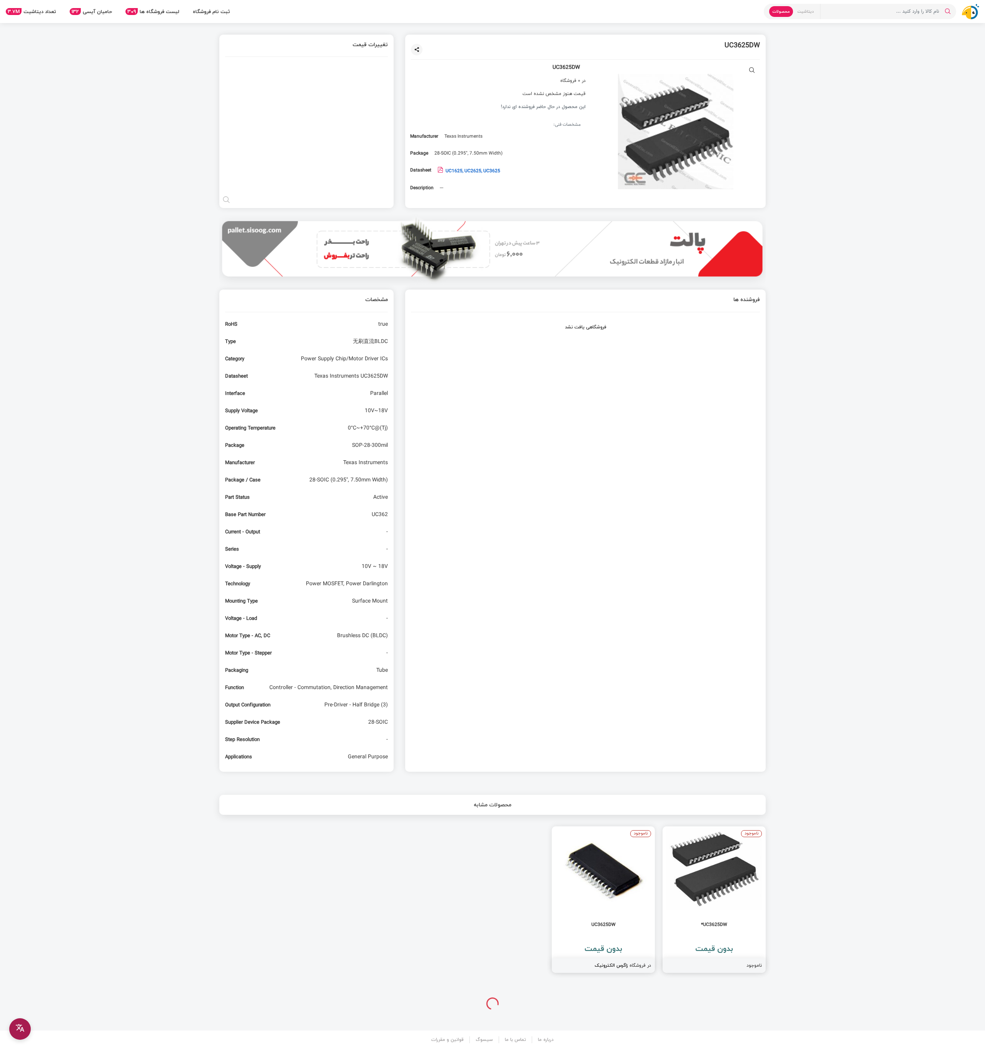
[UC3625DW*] (714, 899)
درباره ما (546, 1040)
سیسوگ (484, 1040)
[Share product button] (416, 49)
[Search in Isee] (947, 11)
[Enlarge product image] (752, 71)
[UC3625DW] (603, 899)
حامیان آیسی (92, 11)
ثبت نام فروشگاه (211, 11)
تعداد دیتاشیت (32, 11)
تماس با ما (515, 1040)
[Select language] (20, 1029)
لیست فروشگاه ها (153, 11)
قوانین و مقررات (447, 1040)
